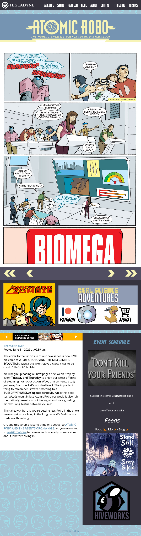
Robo (99, 429)
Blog (84, 5)
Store (60, 5)
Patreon (73, 5)
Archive (49, 5)
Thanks (133, 5)
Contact (106, 5)
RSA (110, 429)
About (93, 5)
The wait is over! (13, 346)
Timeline (119, 5)
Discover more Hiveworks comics (24, 337)
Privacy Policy (70, 531)
